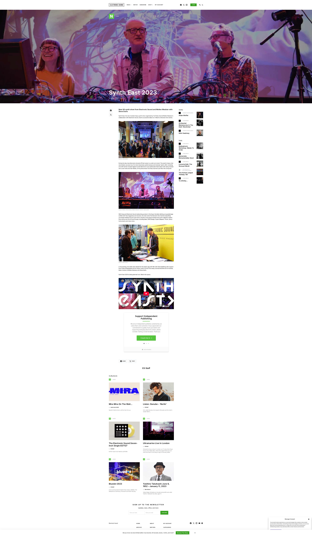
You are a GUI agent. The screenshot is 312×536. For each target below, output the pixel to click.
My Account (167, 523)
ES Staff (112, 98)
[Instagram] (186, 5)
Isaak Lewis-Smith (115, 407)
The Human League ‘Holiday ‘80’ (186, 173)
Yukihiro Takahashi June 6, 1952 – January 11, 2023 (156, 485)
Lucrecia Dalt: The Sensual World (185, 165)
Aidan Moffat (184, 115)
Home (138, 523)
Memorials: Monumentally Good (186, 157)
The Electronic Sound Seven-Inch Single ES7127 (123, 444)
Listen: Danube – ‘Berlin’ (155, 404)
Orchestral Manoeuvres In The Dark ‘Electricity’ (186, 125)
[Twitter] (184, 5)
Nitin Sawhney (184, 133)
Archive (139, 527)
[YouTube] (199, 523)
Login (193, 4)
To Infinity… (183, 181)
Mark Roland (147, 489)
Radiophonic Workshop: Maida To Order (186, 148)
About (152, 523)
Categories (167, 527)
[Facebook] (181, 5)
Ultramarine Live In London (156, 443)
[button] (309, 519)
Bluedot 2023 (115, 484)
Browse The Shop (182, 533)
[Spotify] (202, 523)
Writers (152, 527)
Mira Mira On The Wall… (120, 404)
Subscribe (164, 512)
